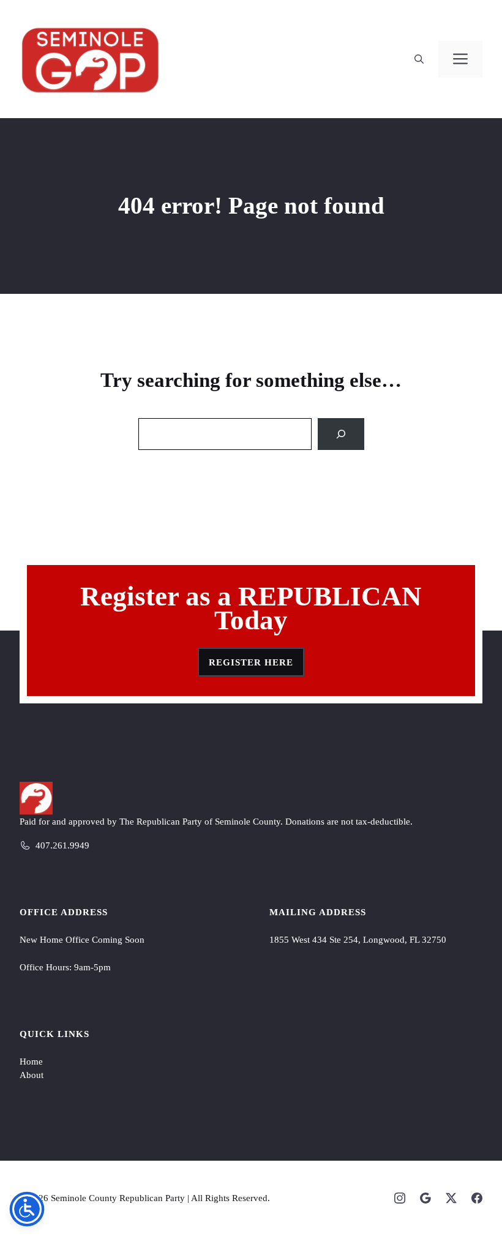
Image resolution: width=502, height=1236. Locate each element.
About (31, 1075)
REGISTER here (251, 662)
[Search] (341, 434)
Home (31, 1061)
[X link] (451, 1198)
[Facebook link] (476, 1198)
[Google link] (425, 1198)
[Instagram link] (399, 1198)
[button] (419, 59)
